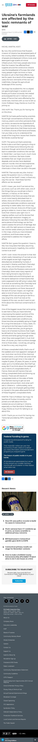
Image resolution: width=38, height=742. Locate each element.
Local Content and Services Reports (15, 719)
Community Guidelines (11, 673)
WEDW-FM (6, 612)
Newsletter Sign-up (10, 659)
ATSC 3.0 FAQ (18, 614)
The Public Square (9, 723)
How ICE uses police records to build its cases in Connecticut (20, 522)
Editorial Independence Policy (13, 712)
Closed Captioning (9, 700)
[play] (3, 740)
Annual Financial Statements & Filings (15, 693)
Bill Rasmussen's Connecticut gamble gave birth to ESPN (17, 540)
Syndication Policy (9, 708)
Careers (6, 644)
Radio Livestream (9, 666)
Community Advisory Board (12, 636)
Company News (8, 621)
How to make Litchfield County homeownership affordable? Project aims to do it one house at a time (20, 557)
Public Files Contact (9, 614)
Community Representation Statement (16, 670)
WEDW (14, 611)
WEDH (5, 611)
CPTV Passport (8, 677)
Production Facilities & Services (13, 715)
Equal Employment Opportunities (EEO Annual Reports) (18, 681)
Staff (5, 629)
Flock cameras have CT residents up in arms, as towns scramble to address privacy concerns (20, 531)
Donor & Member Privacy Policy (13, 686)
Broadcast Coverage (10, 697)
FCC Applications (9, 704)
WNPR (12, 612)
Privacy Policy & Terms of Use (13, 689)
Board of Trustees (9, 632)
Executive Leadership (10, 625)
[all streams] (35, 740)
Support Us (7, 651)
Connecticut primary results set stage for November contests (18, 548)
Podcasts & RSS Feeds (11, 662)
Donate (32, 5)
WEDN (9, 611)
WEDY (18, 611)
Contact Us (7, 647)
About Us (6, 617)
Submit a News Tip (9, 655)
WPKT (16, 612)
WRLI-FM (21, 612)
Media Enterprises (9, 640)
